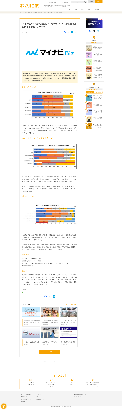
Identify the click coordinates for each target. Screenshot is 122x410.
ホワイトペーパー (71, 382)
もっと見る (49, 351)
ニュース (30, 382)
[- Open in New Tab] (94, 23)
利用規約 (23, 396)
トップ (21, 12)
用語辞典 (71, 384)
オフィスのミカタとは (26, 394)
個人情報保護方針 (25, 399)
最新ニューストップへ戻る (50, 361)
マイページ (76, 399)
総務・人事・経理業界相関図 (92, 382)
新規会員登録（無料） (79, 394)
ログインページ (77, 396)
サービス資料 (51, 384)
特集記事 (30, 384)
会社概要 (23, 401)
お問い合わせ (97, 9)
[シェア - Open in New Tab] (64, 32)
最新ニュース (27, 12)
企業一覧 (51, 386)
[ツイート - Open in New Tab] (68, 32)
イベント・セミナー (50, 382)
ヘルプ (37, 394)
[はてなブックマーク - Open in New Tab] (72, 32)
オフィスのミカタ (92, 386)
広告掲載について (40, 399)
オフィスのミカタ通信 (92, 384)
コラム (29, 386)
